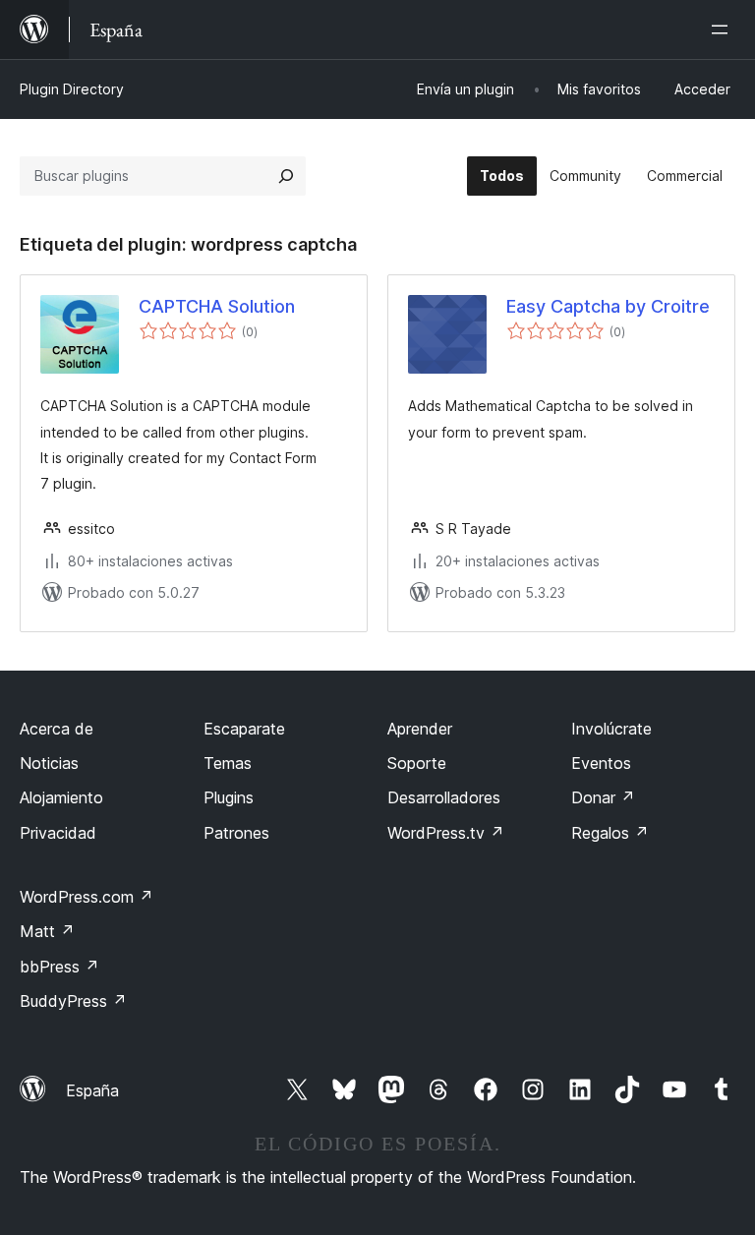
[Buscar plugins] (286, 176)
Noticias (49, 763)
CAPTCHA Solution (217, 306)
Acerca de (56, 728)
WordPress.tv (445, 833)
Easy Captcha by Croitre (608, 306)
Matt (47, 931)
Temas (227, 763)
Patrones (236, 833)
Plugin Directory (72, 89)
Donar (603, 797)
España (92, 1090)
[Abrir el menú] (723, 29)
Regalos (610, 833)
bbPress (59, 966)
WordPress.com (86, 897)
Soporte (416, 763)
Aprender (419, 728)
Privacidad (58, 833)
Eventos (601, 763)
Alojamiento (61, 797)
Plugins (228, 797)
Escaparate (244, 728)
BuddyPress (73, 1001)
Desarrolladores (443, 797)
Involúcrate (611, 728)
